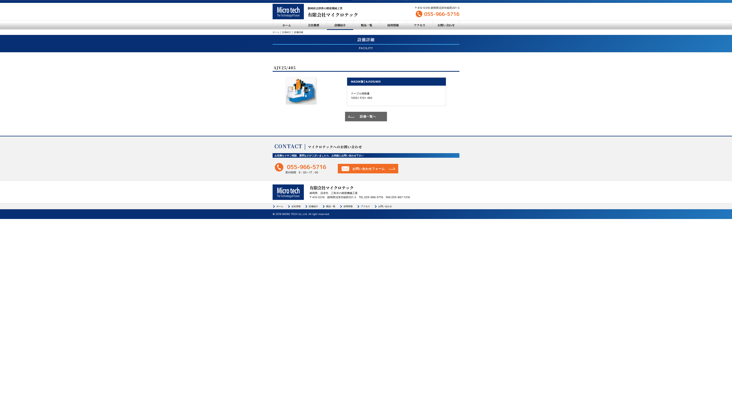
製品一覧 (366, 25)
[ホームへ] (288, 11)
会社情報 (296, 206)
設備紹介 (340, 25)
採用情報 (393, 25)
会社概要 (313, 25)
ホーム (286, 25)
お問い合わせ (446, 25)
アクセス (419, 25)
